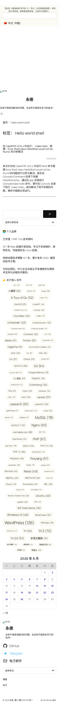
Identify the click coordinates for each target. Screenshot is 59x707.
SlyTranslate (30, 484)
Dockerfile (48, 340)
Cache (43, 298)
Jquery (11, 397)
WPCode (47, 522)
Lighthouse (12, 410)
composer (16, 322)
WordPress (19, 522)
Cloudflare (21, 316)
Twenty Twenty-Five (18, 495)
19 (22, 592)
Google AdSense (38, 372)
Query (30, 465)
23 (52, 592)
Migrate (9, 417)
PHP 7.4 (19, 451)
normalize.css (22, 432)
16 (52, 585)
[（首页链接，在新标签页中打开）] (3, 91)
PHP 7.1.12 (46, 445)
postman (14, 465)
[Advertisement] (29, 58)
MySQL (44, 417)
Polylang (39, 458)
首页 (5, 122)
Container (31, 334)
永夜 (29, 99)
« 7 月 (5, 612)
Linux (48, 410)
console (12, 334)
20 (29, 592)
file (29, 353)
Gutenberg (38, 384)
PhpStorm (17, 458)
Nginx (39, 425)
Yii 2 (45, 531)
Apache (31, 291)
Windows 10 (18, 515)
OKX (42, 432)
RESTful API (32, 478)
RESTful (12, 478)
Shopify (11, 484)
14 (37, 585)
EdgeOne (15, 346)
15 (45, 585)
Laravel (44, 397)
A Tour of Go (22, 298)
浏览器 (21, 550)
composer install (18, 329)
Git (13, 359)
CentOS (20, 304)
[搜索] (49, 214)
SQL (48, 484)
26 (21, 599)
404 (29, 285)
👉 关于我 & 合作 (12, 280)
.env (16, 285)
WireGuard (43, 514)
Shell (49, 478)
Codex (40, 316)
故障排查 (28, 544)
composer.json (42, 322)
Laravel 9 (42, 404)
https (27, 390)
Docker (29, 340)
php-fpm (11, 446)
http (12, 390)
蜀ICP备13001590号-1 (24, 700)
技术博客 (12, 544)
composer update (39, 328)
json (26, 397)
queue (45, 465)
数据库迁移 (45, 544)
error (15, 352)
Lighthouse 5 (31, 411)
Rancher (11, 471)
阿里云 (36, 550)
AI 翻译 (14, 290)
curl (48, 334)
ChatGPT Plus (20, 310)
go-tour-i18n (16, 372)
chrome (39, 310)
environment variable (40, 347)
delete (11, 340)
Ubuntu (43, 495)
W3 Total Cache (29, 508)
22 (44, 592)
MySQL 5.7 (18, 425)
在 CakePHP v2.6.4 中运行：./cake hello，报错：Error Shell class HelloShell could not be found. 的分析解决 (28, 149)
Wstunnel (12, 531)
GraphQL (38, 378)
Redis (31, 471)
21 (37, 592)
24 (6, 599)
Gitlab (45, 359)
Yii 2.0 (17, 538)
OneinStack (19, 439)
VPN (37, 502)
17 (6, 592)
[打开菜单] (1, 113)
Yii (28, 531)
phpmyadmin (38, 452)
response (49, 471)
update (22, 502)
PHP (39, 439)
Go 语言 (19, 378)
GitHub (29, 359)
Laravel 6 (19, 404)
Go (39, 366)
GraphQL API (17, 385)
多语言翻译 (39, 538)
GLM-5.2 (21, 365)
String (20, 490)
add (41, 285)
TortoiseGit (36, 490)
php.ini (28, 445)
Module (24, 417)
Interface (44, 391)
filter (43, 353)
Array (46, 291)
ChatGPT (38, 304)
